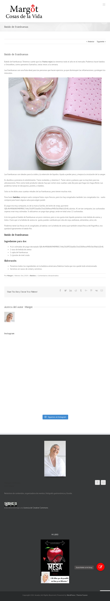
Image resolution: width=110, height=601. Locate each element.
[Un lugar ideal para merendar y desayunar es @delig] (42, 390)
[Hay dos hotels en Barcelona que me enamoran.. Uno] (93, 390)
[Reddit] (76, 290)
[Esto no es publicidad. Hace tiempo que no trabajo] (16, 390)
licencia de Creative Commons (36, 508)
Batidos (33, 275)
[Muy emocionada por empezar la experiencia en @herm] (42, 360)
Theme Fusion (82, 595)
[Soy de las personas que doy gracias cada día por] (68, 345)
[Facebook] (60, 290)
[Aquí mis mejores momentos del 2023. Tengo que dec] (16, 375)
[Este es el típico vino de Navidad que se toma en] (93, 375)
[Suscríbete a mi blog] (101, 567)
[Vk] (96, 290)
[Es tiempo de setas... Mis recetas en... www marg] (68, 405)
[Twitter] (65, 290)
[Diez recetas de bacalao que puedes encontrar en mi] (42, 345)
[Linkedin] (70, 290)
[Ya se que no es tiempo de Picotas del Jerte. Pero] (93, 405)
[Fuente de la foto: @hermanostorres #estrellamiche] (68, 360)
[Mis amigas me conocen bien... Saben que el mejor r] (16, 405)
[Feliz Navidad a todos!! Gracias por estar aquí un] (68, 375)
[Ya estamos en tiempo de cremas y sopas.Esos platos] (42, 405)
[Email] (102, 290)
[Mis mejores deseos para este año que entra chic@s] (42, 375)
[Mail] (103, 482)
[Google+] (86, 290)
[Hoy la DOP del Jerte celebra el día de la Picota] (16, 345)
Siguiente (100, 41)
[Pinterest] (91, 290)
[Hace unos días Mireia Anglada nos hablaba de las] (68, 390)
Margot (10, 275)
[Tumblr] (81, 290)
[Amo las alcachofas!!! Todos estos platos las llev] (93, 360)
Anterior (91, 41)
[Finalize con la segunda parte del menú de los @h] (93, 345)
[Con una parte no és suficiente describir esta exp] (16, 360)
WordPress (71, 595)
